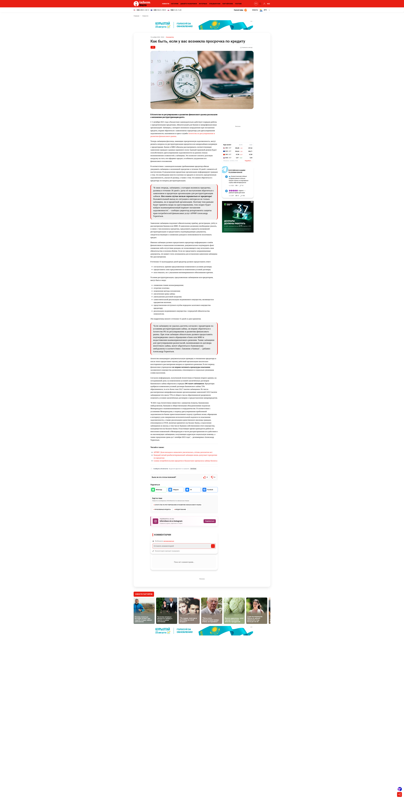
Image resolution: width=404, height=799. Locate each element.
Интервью (203, 4)
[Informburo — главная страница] (142, 3)
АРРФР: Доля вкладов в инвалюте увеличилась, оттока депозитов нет (183, 452)
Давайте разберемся (188, 4)
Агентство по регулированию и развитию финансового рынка (178, 505)
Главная (136, 16)
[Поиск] (260, 3)
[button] (261, 10)
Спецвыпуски (214, 4)
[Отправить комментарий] (213, 546)
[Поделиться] (399, 794)
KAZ (268, 4)
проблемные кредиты (163, 509)
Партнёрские (227, 4)
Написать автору (247, 47)
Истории (174, 4)
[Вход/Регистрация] (264, 3)
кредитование (180, 509)
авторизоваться (169, 541)
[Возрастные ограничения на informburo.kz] (256, 3)
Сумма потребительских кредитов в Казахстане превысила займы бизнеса (185, 461)
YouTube (238, 4)
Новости (165, 4)
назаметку (170, 37)
